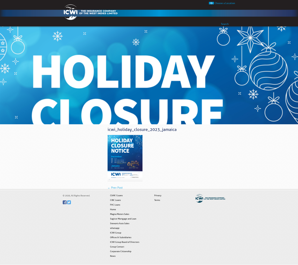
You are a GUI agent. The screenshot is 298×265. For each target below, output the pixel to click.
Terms (157, 200)
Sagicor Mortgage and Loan (123, 218)
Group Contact (117, 246)
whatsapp (114, 228)
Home (113, 209)
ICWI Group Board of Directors (124, 242)
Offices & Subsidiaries (120, 237)
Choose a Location (225, 3)
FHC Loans (115, 204)
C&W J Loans (116, 195)
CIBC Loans (115, 200)
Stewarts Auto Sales (119, 223)
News (112, 256)
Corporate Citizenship (120, 251)
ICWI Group (115, 232)
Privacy (157, 195)
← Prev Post (115, 187)
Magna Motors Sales (119, 214)
